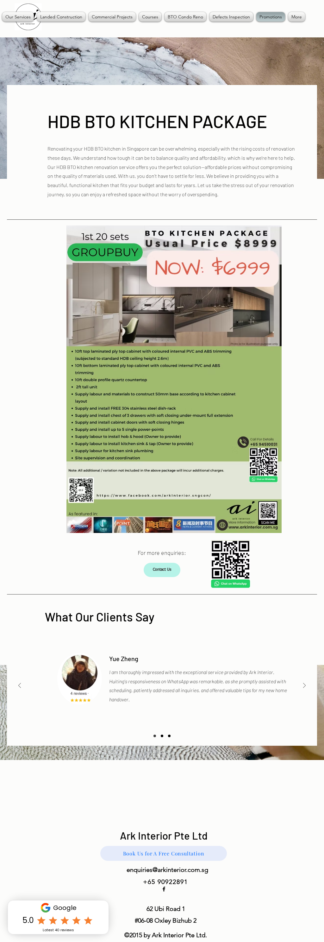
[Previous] (19, 686)
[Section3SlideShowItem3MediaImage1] (169, 736)
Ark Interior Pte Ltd (164, 835)
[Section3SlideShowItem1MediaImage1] (154, 736)
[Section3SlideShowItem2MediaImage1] (162, 736)
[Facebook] (164, 889)
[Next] (304, 686)
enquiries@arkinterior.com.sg (167, 870)
